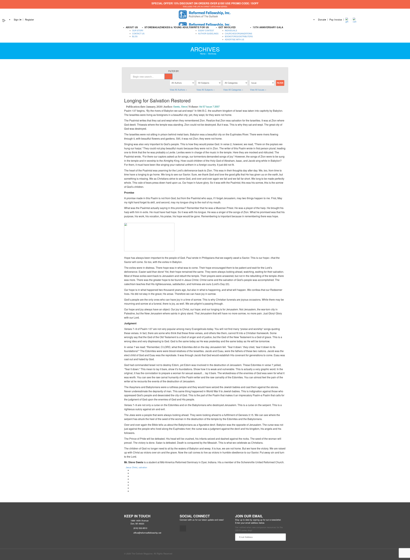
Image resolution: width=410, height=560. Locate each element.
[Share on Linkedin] (131, 488)
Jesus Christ (131, 467)
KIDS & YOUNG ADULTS (178, 27)
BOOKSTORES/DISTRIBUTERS (239, 36)
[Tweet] (131, 473)
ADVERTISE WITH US (234, 39)
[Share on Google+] (131, 476)
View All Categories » (233, 89)
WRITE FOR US (200, 27)
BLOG (134, 36)
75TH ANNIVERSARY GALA (268, 27)
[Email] (131, 491)
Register (29, 19)
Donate (322, 19)
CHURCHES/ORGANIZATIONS (238, 33)
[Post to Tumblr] (131, 479)
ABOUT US (132, 27)
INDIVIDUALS (231, 30)
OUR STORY (137, 30)
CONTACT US (138, 33)
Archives (212, 53)
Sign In (17, 19)
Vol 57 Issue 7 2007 (209, 106)
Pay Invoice (335, 19)
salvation (143, 467)
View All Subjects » (206, 89)
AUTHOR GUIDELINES (208, 33)
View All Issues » (258, 89)
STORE (148, 27)
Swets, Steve (180, 106)
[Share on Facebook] (131, 470)
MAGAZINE (158, 27)
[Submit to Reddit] (131, 485)
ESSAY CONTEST (206, 30)
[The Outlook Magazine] (205, 13)
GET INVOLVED (227, 27)
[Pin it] (131, 482)
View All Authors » (178, 89)
